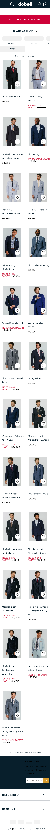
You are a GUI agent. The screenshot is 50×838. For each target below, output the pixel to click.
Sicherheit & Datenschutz (23, 829)
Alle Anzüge (12, 38)
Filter (12, 48)
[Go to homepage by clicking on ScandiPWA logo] (25, 4)
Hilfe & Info (10, 795)
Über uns (8, 809)
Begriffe (8, 829)
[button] (25, 18)
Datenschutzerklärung (33, 788)
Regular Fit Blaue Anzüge (34, 38)
